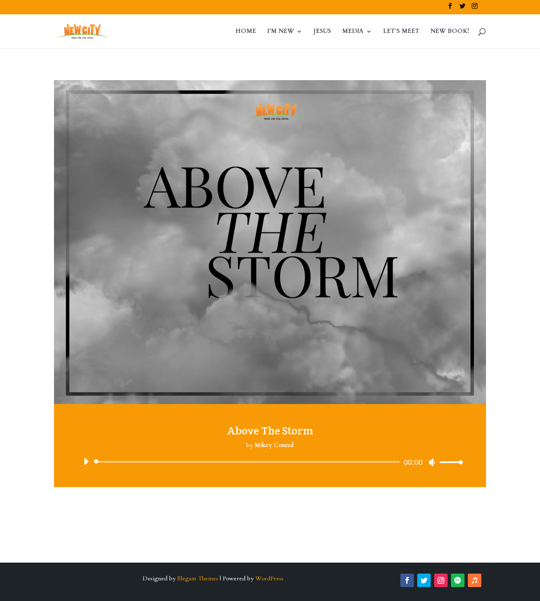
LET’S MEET (401, 31)
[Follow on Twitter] (424, 580)
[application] (270, 462)
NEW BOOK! (449, 31)
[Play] (86, 461)
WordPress (269, 578)
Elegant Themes (197, 578)
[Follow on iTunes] (474, 580)
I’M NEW (280, 31)
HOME (245, 31)
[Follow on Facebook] (407, 580)
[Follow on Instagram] (441, 580)
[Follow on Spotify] (457, 580)
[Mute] (432, 462)
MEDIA (353, 31)
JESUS (322, 31)
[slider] (449, 462)
